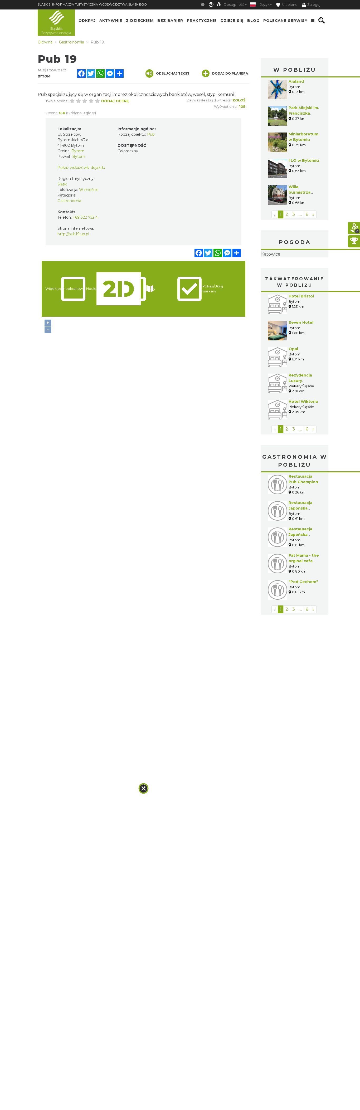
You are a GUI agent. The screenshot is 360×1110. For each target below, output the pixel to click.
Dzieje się (232, 20)
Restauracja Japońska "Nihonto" (300, 541)
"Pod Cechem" (303, 615)
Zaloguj (313, 5)
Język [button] (264, 5)
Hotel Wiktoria (303, 434)
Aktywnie (110, 20)
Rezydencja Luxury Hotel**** (300, 414)
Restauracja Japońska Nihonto (300, 568)
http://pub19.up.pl (73, 234)
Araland (296, 81)
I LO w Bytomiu (304, 160)
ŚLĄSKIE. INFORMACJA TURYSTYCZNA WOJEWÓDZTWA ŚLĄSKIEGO (92, 4)
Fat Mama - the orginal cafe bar (304, 594)
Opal (293, 382)
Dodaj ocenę (115, 101)
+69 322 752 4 (85, 217)
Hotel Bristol (301, 329)
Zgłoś (238, 100)
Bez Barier (170, 20)
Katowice (294, 271)
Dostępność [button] (234, 5)
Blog (253, 20)
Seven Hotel (301, 355)
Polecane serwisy (285, 20)
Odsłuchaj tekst (172, 73)
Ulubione (289, 5)
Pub (151, 134)
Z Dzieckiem (140, 20)
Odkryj (87, 20)
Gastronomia (69, 200)
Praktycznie (202, 20)
